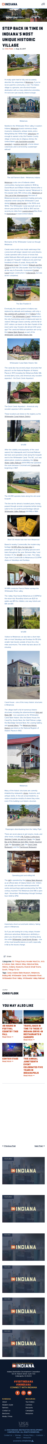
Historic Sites (20, 964)
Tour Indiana (30, 1402)
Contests (29, 1405)
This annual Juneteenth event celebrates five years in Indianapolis (33, 1066)
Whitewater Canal (19, 975)
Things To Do (13, 970)
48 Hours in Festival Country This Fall (10, 1030)
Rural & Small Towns (32, 967)
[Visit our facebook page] (17, 1393)
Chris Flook (9, 49)
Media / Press (7, 1416)
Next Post (39, 1146)
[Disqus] (23, 1116)
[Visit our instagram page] (23, 1393)
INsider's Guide (7, 1405)
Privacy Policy (29, 1435)
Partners (5, 1408)
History (5, 967)
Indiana (12, 967)
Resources (30, 1399)
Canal (9, 973)
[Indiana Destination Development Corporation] (10, 4)
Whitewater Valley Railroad (34, 978)
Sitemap (18, 1435)
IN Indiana (6, 1399)
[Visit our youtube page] (29, 1393)
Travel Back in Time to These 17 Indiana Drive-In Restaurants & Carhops (33, 1031)
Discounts (29, 1408)
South (4, 970)
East (12, 964)
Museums (20, 967)
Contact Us (6, 1411)
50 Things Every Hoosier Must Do (26, 961)
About (4, 1402)
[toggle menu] (43, 4)
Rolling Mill (6, 975)
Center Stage (10, 1058)
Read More (6, 1037)
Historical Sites (32, 964)
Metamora (35, 973)
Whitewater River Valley (12, 978)
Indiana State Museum (21, 973)
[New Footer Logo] (23, 1365)
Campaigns (30, 1411)
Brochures (6, 1413)
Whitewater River (34, 975)
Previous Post (10, 1146)
